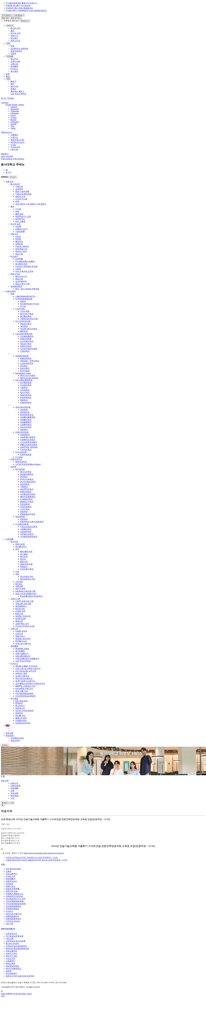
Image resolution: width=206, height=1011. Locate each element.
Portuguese (14, 122)
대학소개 (10, 26)
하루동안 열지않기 (12, 21)
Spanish (13, 124)
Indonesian (14, 109)
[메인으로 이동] (3, 776)
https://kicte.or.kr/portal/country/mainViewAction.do (43, 853)
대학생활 (10, 56)
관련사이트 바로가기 (8, 929)
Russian (13, 120)
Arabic (13, 128)
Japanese (13, 107)
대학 (8, 43)
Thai (12, 126)
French (13, 115)
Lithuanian (14, 113)
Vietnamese (14, 111)
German (13, 117)
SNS (8, 79)
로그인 (8, 172)
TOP (3, 996)
